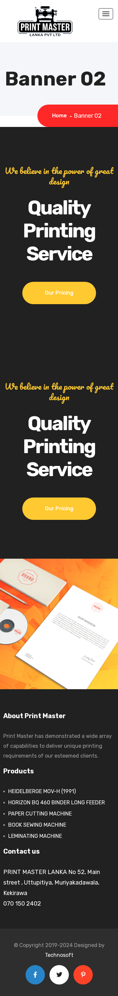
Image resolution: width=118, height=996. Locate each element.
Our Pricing (59, 293)
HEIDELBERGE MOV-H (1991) (42, 791)
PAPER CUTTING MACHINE (40, 814)
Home (60, 115)
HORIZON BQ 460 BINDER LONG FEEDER (56, 802)
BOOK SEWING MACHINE (37, 825)
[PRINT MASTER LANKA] (46, 20)
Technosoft (59, 955)
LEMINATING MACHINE (35, 836)
